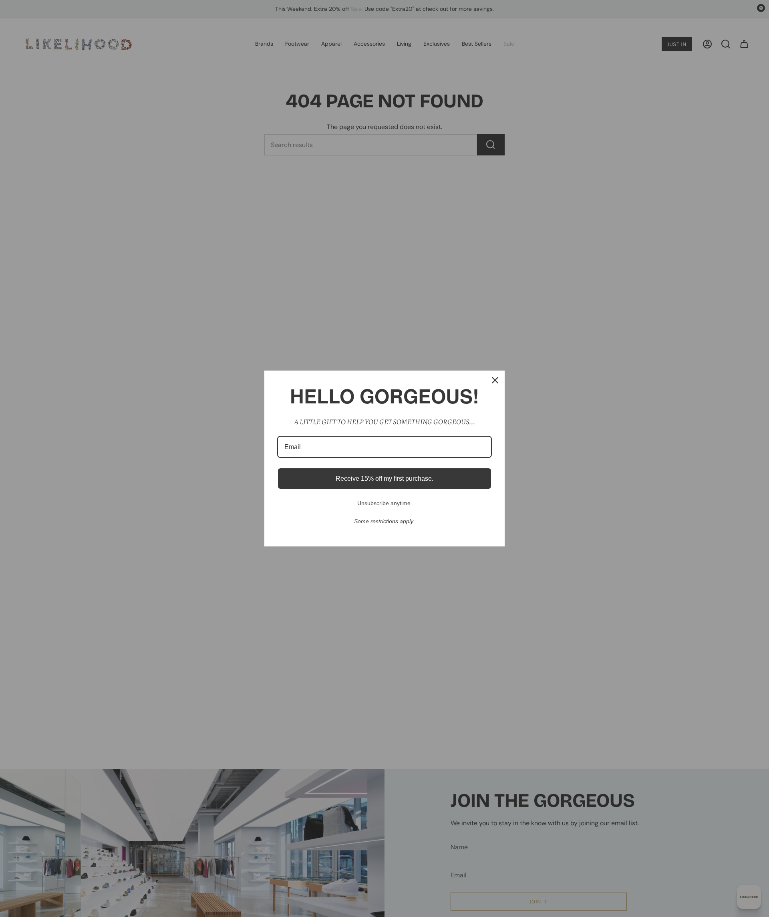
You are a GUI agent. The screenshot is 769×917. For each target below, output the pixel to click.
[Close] (495, 380)
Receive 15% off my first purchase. (384, 478)
